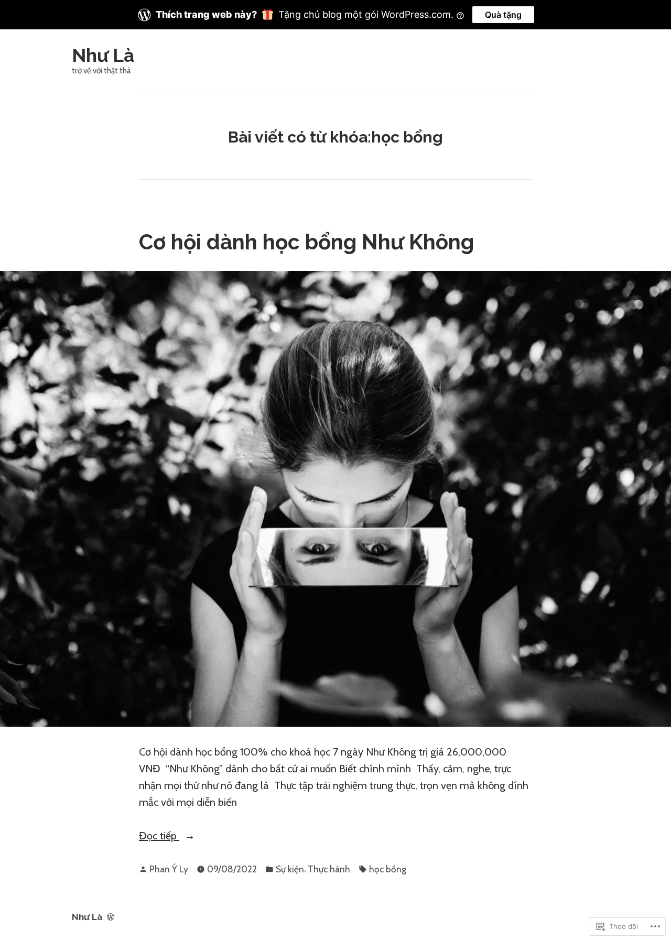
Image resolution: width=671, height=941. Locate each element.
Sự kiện (290, 868)
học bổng (387, 868)
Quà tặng (503, 14)
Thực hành (329, 868)
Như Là (103, 55)
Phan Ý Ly (168, 868)
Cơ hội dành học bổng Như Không (306, 241)
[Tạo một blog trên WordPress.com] (110, 917)
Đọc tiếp (159, 836)
